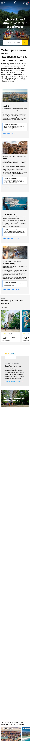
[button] (24, 3)
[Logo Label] (15, 3)
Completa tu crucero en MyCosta (14, 381)
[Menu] (2, 3)
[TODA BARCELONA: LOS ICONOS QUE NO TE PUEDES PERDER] (10, 326)
